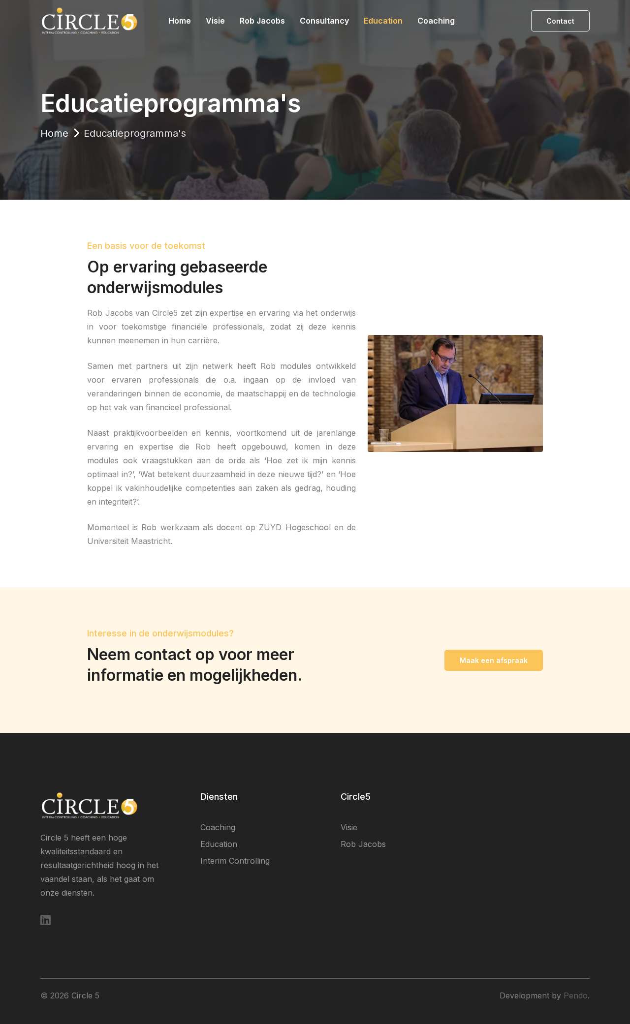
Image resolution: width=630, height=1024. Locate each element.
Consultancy (324, 21)
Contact (560, 21)
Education (383, 21)
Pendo (576, 995)
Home (179, 21)
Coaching (436, 21)
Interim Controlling (235, 861)
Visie (215, 21)
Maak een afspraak (494, 660)
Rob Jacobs (262, 21)
